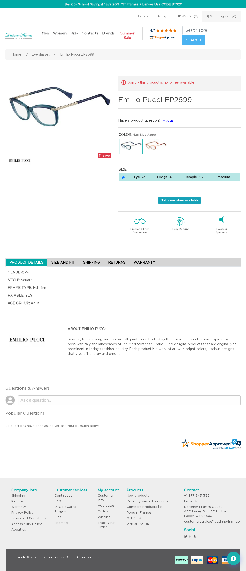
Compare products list (145, 507)
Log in (165, 16)
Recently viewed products (147, 501)
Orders (103, 511)
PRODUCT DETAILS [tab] (26, 262)
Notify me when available (179, 200)
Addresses (106, 505)
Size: (123, 169)
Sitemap (61, 523)
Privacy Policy (22, 512)
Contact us (63, 495)
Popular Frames (139, 512)
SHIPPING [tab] (91, 262)
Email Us (191, 501)
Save (105, 155)
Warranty (18, 507)
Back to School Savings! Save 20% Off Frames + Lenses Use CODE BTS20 (123, 4)
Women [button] (60, 33)
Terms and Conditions (28, 518)
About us (18, 529)
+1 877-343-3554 (198, 495)
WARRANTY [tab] (144, 262)
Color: (125, 135)
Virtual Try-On (138, 524)
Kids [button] (74, 33)
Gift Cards (135, 518)
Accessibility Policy (26, 524)
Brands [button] (108, 33)
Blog (58, 517)
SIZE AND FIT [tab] (63, 262)
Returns (17, 501)
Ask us (168, 120)
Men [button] (45, 33)
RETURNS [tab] (116, 262)
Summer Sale (127, 35)
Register (143, 16)
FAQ (58, 501)
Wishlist (104, 517)
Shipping (18, 495)
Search (193, 40)
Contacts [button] (90, 33)
